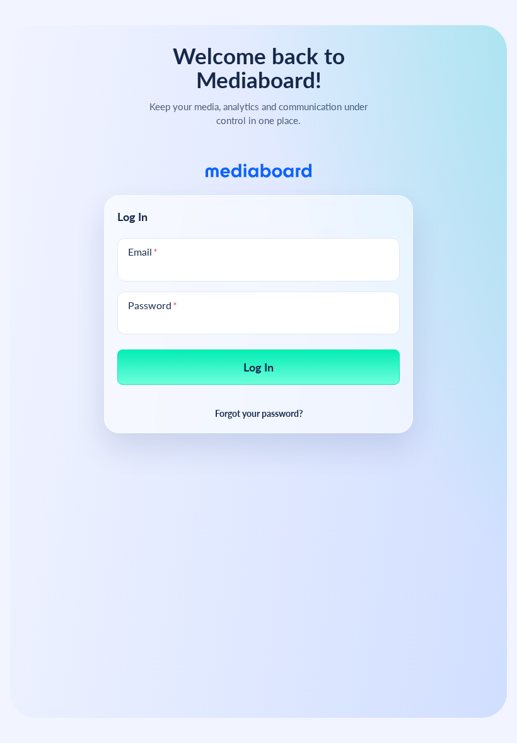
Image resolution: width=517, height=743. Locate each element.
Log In (258, 367)
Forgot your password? (259, 413)
